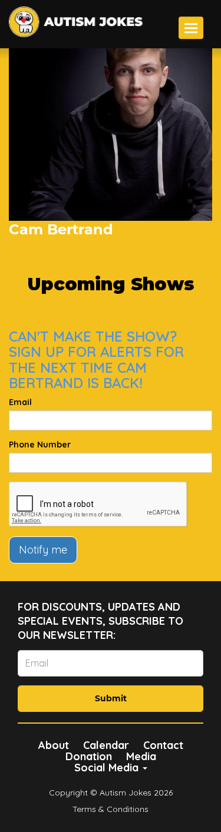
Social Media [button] (107, 767)
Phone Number (40, 444)
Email (20, 402)
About (53, 745)
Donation (88, 756)
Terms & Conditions (110, 809)
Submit (111, 698)
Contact (163, 745)
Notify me (43, 549)
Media (141, 756)
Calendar (106, 745)
